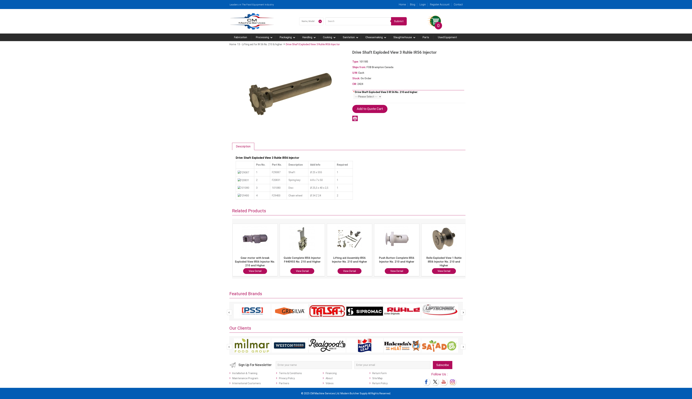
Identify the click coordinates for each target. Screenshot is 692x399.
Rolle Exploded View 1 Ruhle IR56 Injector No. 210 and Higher (396, 261)
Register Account (439, 4)
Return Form (379, 373)
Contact (458, 4)
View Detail (255, 271)
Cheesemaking (374, 37)
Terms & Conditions (290, 373)
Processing (262, 37)
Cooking (327, 37)
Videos (330, 383)
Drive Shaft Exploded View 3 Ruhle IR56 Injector (313, 44)
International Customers (246, 383)
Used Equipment (447, 37)
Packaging (286, 37)
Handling (307, 37)
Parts (426, 37)
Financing (331, 373)
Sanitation (349, 37)
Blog (412, 4)
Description (243, 146)
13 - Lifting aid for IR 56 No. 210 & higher (259, 44)
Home (402, 4)
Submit (399, 21)
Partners (284, 383)
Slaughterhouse (402, 37)
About (329, 378)
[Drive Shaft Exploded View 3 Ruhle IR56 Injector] (290, 93)
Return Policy (380, 383)
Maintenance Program (245, 378)
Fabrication (240, 37)
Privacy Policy (287, 378)
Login (423, 4)
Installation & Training (244, 373)
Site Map (377, 378)
